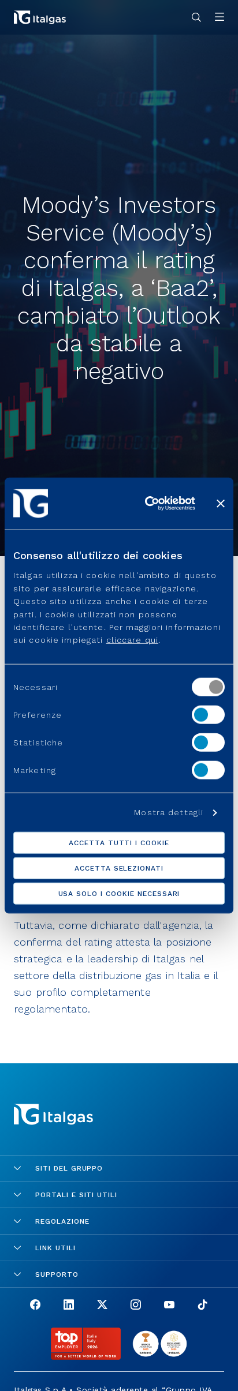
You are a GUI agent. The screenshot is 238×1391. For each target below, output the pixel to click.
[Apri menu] (219, 17)
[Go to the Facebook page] (35, 1306)
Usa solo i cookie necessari (119, 894)
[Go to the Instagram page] (136, 1306)
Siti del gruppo (69, 1168)
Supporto (57, 1274)
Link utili (55, 1248)
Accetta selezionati (119, 868)
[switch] (208, 714)
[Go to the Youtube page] (169, 1306)
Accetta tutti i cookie (119, 843)
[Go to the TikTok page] (203, 1306)
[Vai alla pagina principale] (40, 17)
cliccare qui (132, 639)
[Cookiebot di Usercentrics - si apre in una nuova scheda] (147, 503)
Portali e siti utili (76, 1195)
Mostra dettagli (168, 812)
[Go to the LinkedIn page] (68, 1306)
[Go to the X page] (102, 1306)
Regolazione (62, 1221)
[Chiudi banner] (221, 503)
